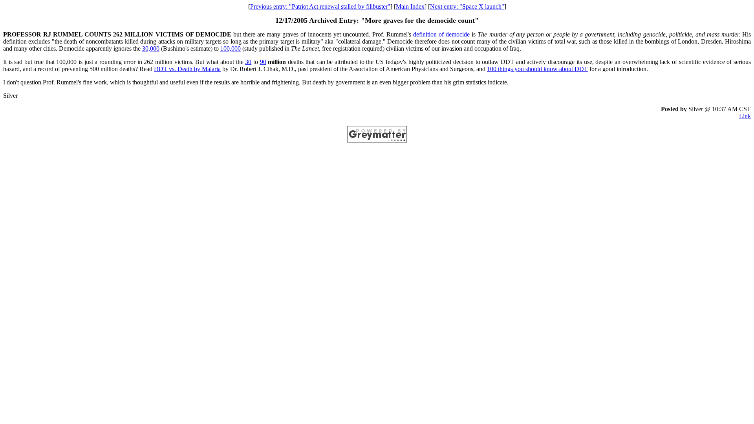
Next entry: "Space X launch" (467, 6)
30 (248, 61)
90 (263, 61)
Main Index (410, 6)
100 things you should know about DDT (537, 69)
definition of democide (441, 34)
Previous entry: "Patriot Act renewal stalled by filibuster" (320, 6)
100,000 (230, 48)
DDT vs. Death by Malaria (187, 69)
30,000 (150, 48)
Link (745, 116)
